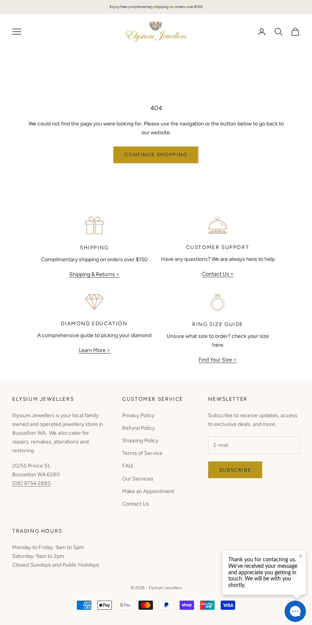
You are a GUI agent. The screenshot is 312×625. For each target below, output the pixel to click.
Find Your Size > (218, 360)
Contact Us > (218, 274)
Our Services (137, 479)
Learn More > (94, 350)
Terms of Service (142, 453)
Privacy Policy (138, 415)
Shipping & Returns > (94, 274)
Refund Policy (138, 428)
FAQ (127, 466)
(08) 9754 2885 (31, 483)
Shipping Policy (140, 440)
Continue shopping (155, 154)
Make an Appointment (148, 491)
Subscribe (235, 470)
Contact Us (135, 504)
